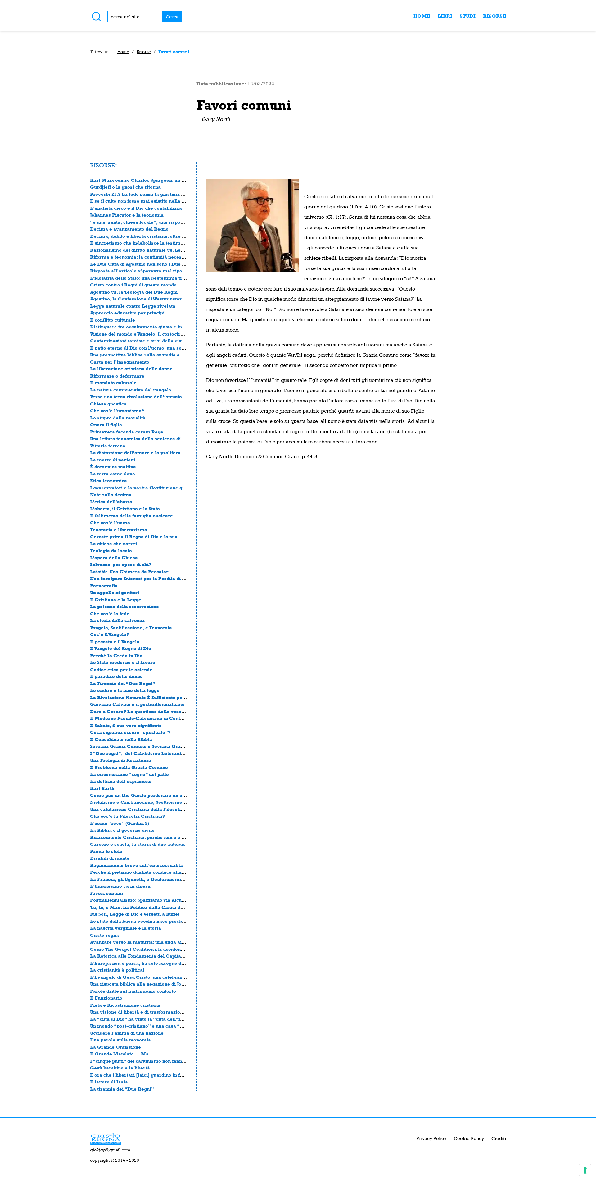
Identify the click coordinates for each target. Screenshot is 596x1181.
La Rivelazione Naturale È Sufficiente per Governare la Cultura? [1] (167, 697)
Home (421, 16)
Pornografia (104, 585)
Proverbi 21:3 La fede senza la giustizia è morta (144, 194)
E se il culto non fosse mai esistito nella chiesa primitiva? (156, 201)
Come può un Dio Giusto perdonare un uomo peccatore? (154, 795)
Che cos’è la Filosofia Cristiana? (127, 816)
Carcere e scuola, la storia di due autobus (137, 844)
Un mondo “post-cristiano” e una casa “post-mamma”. (152, 1025)
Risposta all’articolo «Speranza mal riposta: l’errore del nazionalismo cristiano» (182, 270)
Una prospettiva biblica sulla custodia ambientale (146, 354)
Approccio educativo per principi (127, 312)
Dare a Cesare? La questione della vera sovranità (147, 711)
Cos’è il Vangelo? (109, 634)
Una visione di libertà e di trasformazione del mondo (150, 1011)
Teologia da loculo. (111, 550)
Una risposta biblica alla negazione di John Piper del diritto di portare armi (175, 983)
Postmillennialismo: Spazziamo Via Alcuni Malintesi (149, 900)
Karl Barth (102, 788)
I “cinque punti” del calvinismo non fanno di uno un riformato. (161, 1061)
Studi (468, 16)
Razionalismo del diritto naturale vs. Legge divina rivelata (157, 250)
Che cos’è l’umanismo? (117, 410)
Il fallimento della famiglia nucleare (131, 515)
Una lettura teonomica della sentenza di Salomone (147, 438)
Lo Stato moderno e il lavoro (122, 662)
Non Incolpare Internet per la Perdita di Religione (147, 578)
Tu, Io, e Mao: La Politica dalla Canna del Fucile (145, 907)
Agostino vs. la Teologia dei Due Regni (134, 292)
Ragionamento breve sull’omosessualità (136, 865)
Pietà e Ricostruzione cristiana (125, 1005)
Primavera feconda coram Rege (126, 431)
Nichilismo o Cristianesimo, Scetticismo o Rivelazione (152, 802)
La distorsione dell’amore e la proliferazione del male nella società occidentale (181, 452)
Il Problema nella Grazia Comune (129, 767)
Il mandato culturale (113, 382)
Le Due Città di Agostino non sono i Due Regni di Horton (154, 264)
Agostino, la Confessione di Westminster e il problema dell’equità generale (175, 298)
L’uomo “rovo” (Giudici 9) (119, 823)
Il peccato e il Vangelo (114, 641)
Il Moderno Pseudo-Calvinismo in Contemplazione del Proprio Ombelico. (174, 718)
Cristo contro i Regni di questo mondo (133, 284)
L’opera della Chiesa (114, 557)
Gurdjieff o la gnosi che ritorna (125, 187)
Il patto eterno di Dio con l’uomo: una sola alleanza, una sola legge (166, 347)
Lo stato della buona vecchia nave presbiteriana (145, 921)
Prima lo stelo (106, 851)
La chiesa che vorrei (113, 543)
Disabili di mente (109, 858)
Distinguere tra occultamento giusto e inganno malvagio (154, 326)
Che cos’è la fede (109, 613)
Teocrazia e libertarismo (118, 529)
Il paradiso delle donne (116, 676)
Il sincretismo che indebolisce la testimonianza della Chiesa (159, 242)
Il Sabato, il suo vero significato (126, 725)
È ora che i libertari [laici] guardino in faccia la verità (151, 1075)
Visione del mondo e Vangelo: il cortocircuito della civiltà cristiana (165, 333)
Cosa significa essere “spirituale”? (130, 732)
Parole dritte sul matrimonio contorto (133, 991)
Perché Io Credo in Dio (116, 655)
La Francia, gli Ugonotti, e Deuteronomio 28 (140, 879)
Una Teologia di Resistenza (120, 760)
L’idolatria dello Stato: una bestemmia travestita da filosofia (159, 278)
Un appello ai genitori (114, 592)
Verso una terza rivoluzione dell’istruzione (138, 396)
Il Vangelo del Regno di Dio (120, 648)
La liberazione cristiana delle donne (131, 368)
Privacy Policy (431, 1138)
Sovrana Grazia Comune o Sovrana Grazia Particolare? (153, 746)
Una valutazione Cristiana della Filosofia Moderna (148, 809)
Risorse (494, 16)
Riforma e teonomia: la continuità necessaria (141, 256)
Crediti (498, 1138)
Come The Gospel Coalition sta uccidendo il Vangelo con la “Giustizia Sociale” (179, 949)
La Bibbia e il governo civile (122, 830)
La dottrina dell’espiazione (120, 781)
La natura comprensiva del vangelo (130, 389)
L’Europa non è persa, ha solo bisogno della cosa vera (152, 963)
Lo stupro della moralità (118, 417)
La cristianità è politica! (117, 970)
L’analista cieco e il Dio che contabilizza (136, 208)
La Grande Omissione (115, 1047)
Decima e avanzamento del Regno (129, 228)
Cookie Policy (469, 1138)
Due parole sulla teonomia (120, 1039)
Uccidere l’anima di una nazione (127, 1033)
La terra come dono (112, 473)
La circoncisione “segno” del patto (129, 774)
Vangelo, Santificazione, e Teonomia (131, 627)
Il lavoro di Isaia (109, 1081)
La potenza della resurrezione (124, 606)
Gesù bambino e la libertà (120, 1067)
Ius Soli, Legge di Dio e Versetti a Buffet (134, 914)
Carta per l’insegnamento (119, 361)
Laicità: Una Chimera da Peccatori (130, 571)
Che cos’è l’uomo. (110, 522)
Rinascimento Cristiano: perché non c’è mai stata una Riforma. (162, 837)
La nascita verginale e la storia (125, 928)
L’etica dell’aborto (111, 501)
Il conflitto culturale (112, 320)
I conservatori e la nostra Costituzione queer (141, 487)
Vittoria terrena (107, 445)
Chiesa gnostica (108, 403)
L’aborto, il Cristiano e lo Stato (125, 508)
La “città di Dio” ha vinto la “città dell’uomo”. (142, 1019)
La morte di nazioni (112, 459)
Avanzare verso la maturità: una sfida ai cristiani (146, 942)
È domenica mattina (113, 466)
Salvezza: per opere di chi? (120, 564)
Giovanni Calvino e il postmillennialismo (137, 704)
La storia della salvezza (117, 620)
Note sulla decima (111, 494)
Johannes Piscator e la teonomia (127, 214)
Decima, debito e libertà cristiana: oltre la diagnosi (148, 236)
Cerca (172, 16)
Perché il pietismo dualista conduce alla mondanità (148, 872)
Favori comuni (106, 893)
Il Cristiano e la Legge (115, 599)
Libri (445, 16)
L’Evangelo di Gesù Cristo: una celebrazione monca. (150, 977)
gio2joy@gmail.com (110, 1149)
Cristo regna (104, 935)
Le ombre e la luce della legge (125, 690)
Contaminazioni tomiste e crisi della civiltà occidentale (153, 340)
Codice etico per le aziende (121, 669)
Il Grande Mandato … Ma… (121, 1053)
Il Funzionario (106, 997)
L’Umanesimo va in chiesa (120, 886)
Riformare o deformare (117, 375)
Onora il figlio (106, 424)
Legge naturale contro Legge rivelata (132, 306)
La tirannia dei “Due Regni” (122, 1089)
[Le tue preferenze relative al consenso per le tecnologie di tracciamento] (585, 1170)
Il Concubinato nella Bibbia (121, 739)
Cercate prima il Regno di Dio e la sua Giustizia (145, 536)
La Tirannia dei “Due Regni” (122, 683)
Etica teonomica (108, 480)
